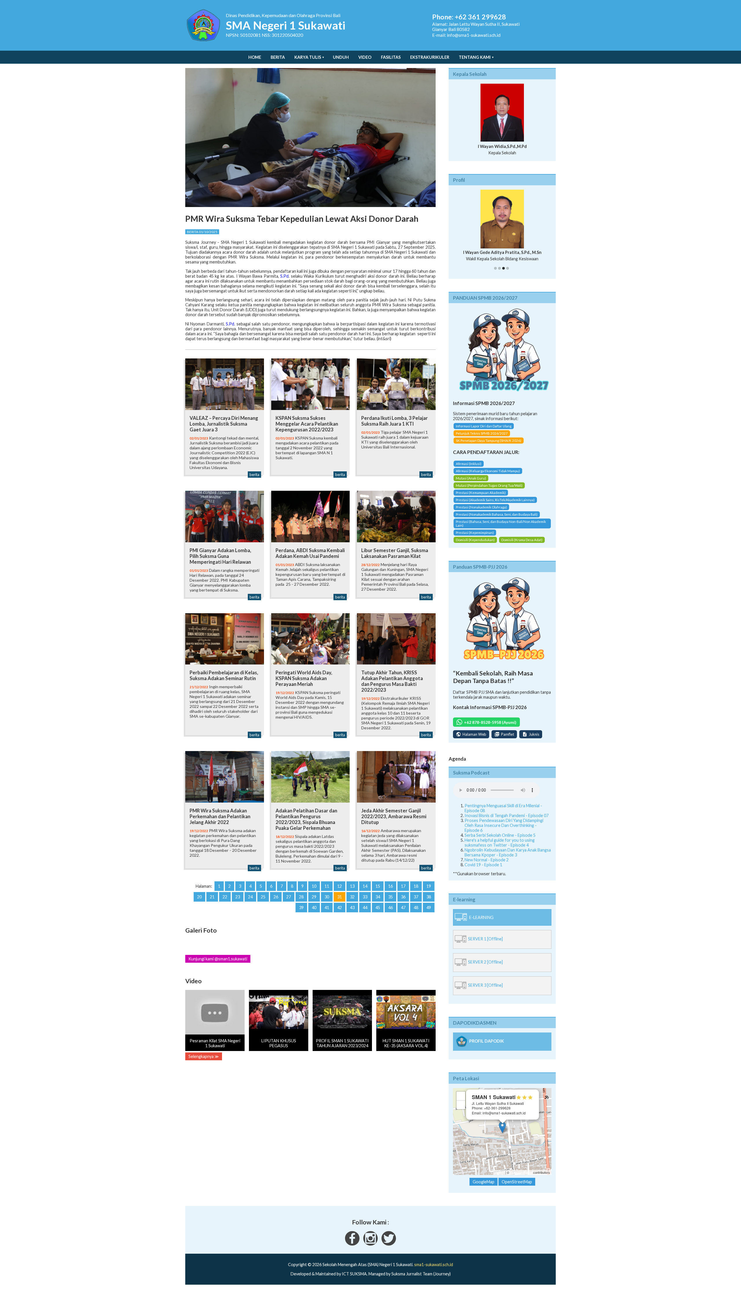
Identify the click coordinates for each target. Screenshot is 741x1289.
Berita (278, 57)
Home (254, 57)
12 (339, 886)
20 (199, 896)
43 (352, 907)
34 (377, 896)
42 (339, 907)
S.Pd (284, 276)
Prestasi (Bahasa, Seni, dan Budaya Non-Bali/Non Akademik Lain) (501, 528)
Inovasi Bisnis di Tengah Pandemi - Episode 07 (507, 820)
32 (352, 896)
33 (365, 896)
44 (365, 907)
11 (326, 886)
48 (416, 907)
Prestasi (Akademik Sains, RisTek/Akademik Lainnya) (495, 505)
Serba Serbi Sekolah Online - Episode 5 (500, 840)
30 (326, 896)
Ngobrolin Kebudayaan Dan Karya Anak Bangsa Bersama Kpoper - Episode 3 (508, 857)
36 (403, 896)
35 (390, 896)
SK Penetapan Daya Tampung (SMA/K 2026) (488, 446)
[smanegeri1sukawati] (352, 1248)
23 (237, 896)
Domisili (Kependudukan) (475, 545)
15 (377, 886)
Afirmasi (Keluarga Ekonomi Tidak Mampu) (488, 476)
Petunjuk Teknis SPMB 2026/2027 (482, 438)
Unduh (341, 57)
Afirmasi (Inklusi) (468, 468)
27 (288, 896)
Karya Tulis (307, 57)
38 (428, 896)
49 (428, 907)
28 (301, 896)
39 (301, 907)
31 (339, 896)
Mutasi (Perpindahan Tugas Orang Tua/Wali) (489, 490)
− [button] (461, 1110)
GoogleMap (483, 1186)
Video (364, 57)
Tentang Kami (475, 57)
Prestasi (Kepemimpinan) (475, 537)
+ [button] (461, 1101)
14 (365, 886)
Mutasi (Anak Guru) (471, 483)
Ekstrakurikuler (429, 57)
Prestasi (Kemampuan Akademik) (481, 497)
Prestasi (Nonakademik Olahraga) (481, 512)
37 (416, 896)
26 (276, 896)
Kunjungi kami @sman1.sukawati (217, 958)
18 (416, 886)
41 (326, 907)
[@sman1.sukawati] (370, 1248)
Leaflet (499, 1177)
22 (225, 896)
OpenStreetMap (521, 1177)
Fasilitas (391, 57)
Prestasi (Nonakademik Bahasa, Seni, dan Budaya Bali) (497, 519)
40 (314, 907)
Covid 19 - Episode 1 (483, 869)
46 (390, 907)
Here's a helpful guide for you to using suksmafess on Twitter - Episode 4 (500, 847)
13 (352, 886)
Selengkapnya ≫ (203, 1056)
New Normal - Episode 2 (487, 864)
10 (314, 886)
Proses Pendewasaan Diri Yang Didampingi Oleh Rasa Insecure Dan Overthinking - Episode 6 (504, 830)
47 (403, 907)
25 (263, 896)
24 (250, 896)
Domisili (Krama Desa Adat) (521, 545)
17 (403, 886)
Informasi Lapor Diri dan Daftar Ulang (483, 431)
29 (314, 896)
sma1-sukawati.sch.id (433, 1269)
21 (212, 896)
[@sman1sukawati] (388, 1248)
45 (377, 907)
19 (428, 886)
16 (390, 886)
